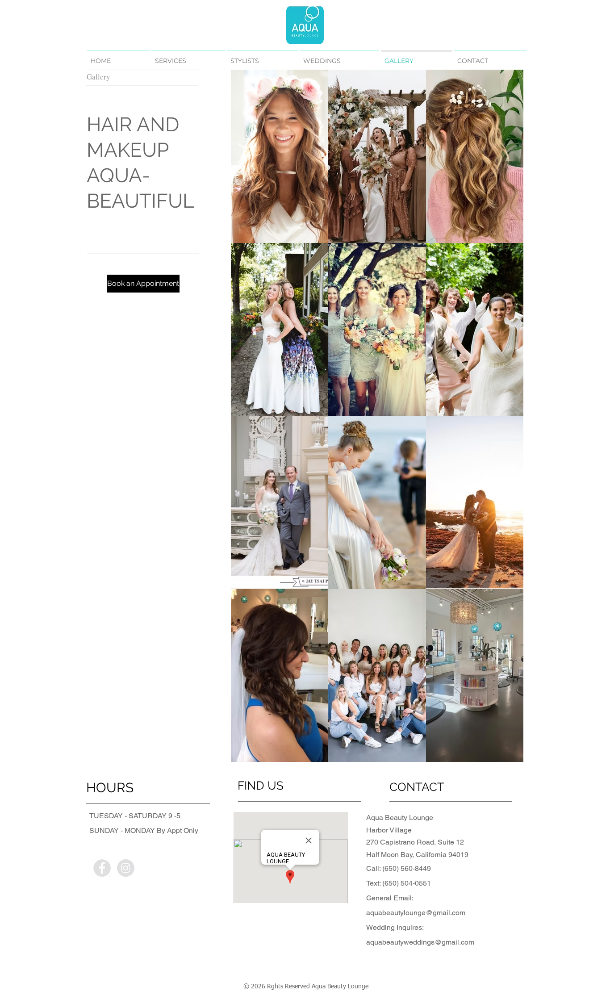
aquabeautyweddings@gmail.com (420, 942)
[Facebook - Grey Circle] (102, 868)
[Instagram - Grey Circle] (125, 868)
